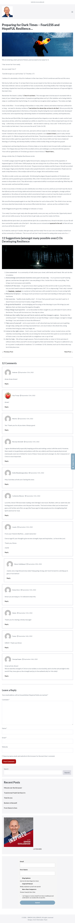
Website (5, 747)
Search (6, 769)
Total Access (8, 798)
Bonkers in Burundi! (10, 803)
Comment (6, 699)
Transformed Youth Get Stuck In (14, 793)
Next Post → (68, 352)
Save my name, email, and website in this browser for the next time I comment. (29, 756)
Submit (37, 902)
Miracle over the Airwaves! (13, 788)
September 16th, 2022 (25, 636)
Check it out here (29, 95)
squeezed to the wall (56, 223)
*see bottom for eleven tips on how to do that (43, 108)
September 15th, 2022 (27, 372)
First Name (24, 870)
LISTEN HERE (37, 849)
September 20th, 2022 (35, 564)
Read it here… (50, 151)
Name (4, 728)
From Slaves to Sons (10, 808)
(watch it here (51, 133)
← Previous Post (7, 352)
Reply (6, 384)
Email (4, 737)
